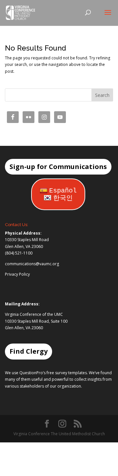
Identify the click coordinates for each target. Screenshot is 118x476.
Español (63, 190)
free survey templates (67, 373)
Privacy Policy (17, 274)
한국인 (63, 198)
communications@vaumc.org (32, 264)
